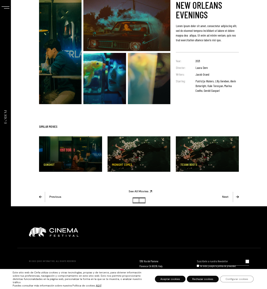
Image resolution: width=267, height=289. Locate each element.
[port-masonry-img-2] (60, 52)
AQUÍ (98, 285)
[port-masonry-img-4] (149, 78)
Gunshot (49, 164)
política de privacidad (226, 266)
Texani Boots (188, 164)
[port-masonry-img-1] (126, 25)
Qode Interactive (46, 261)
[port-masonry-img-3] (104, 78)
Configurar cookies (237, 279)
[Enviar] (247, 261)
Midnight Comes (122, 164)
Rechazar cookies (202, 279)
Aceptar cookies (170, 279)
